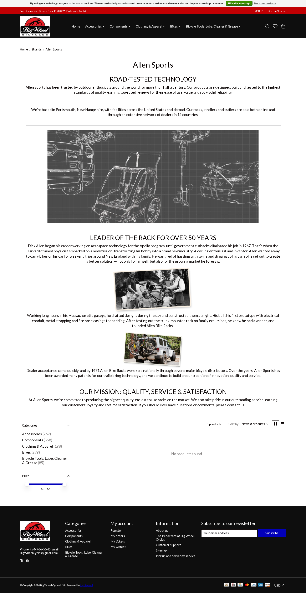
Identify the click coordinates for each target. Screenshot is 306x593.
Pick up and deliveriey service (175, 556)
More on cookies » (265, 3)
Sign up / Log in (277, 11)
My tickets (118, 541)
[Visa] (253, 585)
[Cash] (226, 585)
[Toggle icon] (267, 26)
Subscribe (272, 533)
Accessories (32, 434)
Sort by (234, 424)
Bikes (26, 452)
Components (32, 440)
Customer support (168, 545)
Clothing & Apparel (37, 446)
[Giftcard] (233, 585)
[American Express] (260, 585)
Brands (37, 49)
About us (162, 530)
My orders (118, 536)
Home (76, 26)
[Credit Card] (240, 585)
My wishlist (118, 547)
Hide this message (239, 3)
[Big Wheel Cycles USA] (35, 26)
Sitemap (161, 550)
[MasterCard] (247, 585)
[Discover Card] (267, 585)
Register (116, 530)
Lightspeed (86, 585)
